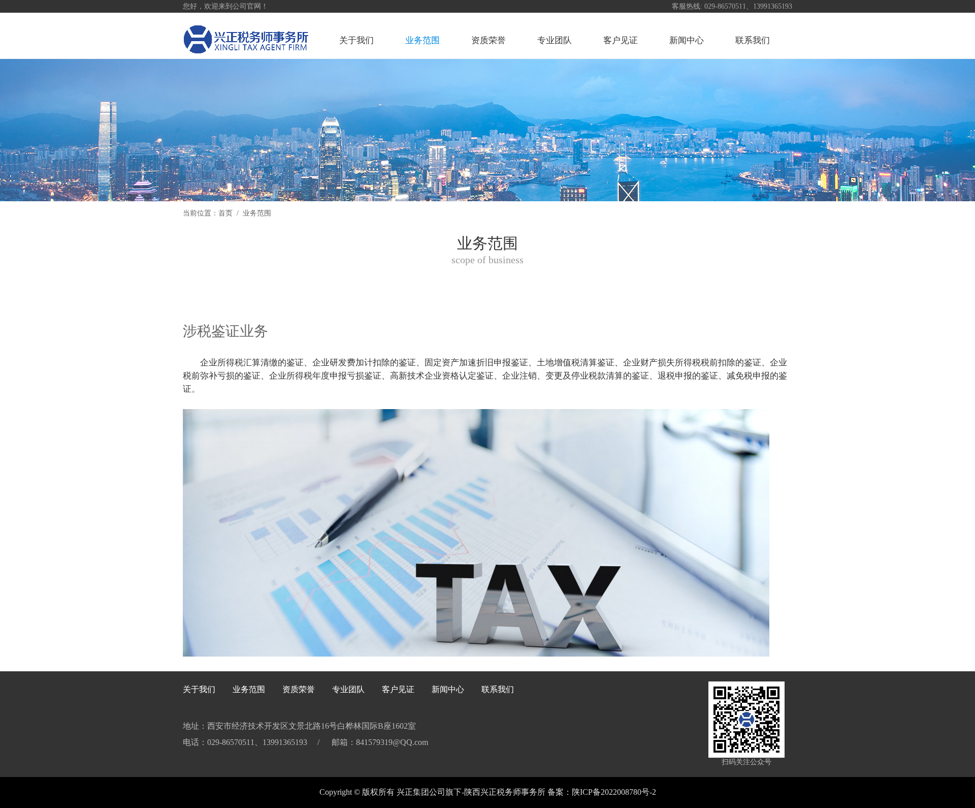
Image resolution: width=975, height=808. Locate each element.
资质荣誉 (488, 40)
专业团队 (554, 40)
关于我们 (356, 40)
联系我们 (752, 40)
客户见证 (620, 40)
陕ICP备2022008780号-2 (614, 792)
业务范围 (422, 40)
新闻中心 (686, 40)
